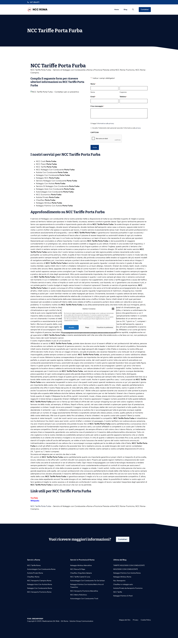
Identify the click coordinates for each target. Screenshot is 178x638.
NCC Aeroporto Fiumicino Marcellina (84, 591)
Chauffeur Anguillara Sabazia (81, 573)
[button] (113, 309)
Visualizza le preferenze (105, 327)
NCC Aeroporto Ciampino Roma (39, 581)
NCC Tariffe (117, 592)
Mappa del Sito (124, 620)
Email (93, 97)
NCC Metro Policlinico (78, 595)
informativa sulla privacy (105, 123)
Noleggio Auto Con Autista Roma (39, 584)
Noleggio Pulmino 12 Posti (123, 596)
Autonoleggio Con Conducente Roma (41, 569)
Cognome (123, 92)
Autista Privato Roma (35, 573)
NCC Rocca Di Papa (77, 569)
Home (116, 9)
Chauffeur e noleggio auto (123, 584)
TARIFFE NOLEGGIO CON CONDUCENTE (129, 565)
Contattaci (145, 9)
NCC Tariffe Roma (33, 565)
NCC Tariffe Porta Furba (40, 506)
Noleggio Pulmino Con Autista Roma (127, 573)
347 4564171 (34, 2)
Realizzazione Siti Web (50, 621)
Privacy (135, 620)
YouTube (34, 498)
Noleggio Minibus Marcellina (81, 565)
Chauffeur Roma (33, 577)
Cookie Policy (146, 620)
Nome (93, 92)
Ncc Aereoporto (119, 581)
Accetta (71, 327)
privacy (138, 128)
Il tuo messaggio (97, 106)
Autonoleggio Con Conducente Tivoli (84, 599)
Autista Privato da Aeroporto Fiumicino (127, 588)
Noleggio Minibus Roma (122, 577)
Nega (87, 327)
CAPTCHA (95, 132)
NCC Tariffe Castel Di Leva (80, 577)
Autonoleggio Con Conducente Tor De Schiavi (87, 581)
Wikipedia (34, 501)
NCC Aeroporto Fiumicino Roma (39, 592)
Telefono (123, 97)
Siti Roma (64, 621)
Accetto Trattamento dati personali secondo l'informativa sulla (116, 128)
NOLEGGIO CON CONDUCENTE (125, 569)
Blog (125, 9)
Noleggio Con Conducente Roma (39, 588)
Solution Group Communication (81, 621)
